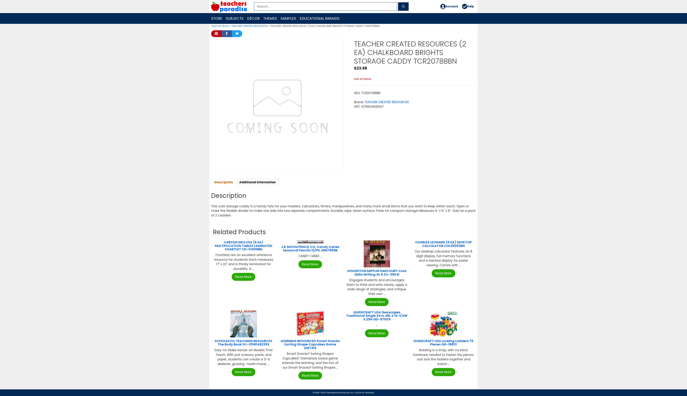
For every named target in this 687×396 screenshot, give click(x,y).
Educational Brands (319, 18)
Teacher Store (220, 26)
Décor (253, 18)
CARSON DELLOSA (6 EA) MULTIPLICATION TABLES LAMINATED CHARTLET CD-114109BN (243, 246)
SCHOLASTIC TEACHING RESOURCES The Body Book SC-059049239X (243, 343)
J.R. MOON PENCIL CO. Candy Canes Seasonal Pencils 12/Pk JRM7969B (310, 249)
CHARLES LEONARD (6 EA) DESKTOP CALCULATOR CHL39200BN (443, 244)
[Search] (403, 6)
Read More (243, 277)
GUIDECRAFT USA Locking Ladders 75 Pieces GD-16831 (443, 343)
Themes (270, 18)
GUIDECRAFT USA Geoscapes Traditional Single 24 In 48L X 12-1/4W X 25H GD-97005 (376, 316)
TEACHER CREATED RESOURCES (250, 26)
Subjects (234, 18)
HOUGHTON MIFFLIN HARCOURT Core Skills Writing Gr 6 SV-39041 (376, 273)
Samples (288, 18)
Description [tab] (223, 182)
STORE (216, 18)
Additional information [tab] (257, 182)
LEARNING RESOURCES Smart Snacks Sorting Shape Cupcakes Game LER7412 (310, 344)
